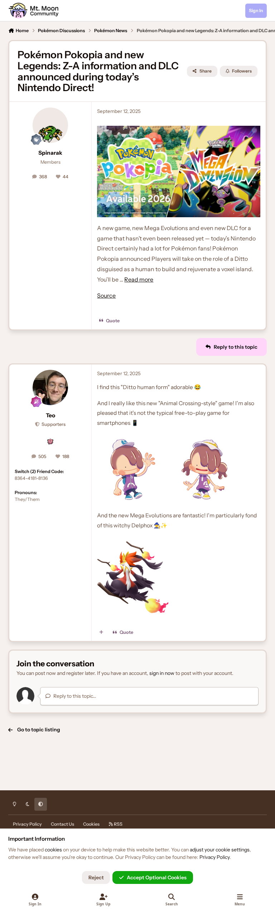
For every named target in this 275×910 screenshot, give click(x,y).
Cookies (91, 824)
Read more (138, 279)
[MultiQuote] (101, 632)
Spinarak (50, 152)
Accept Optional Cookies (157, 877)
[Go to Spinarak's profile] (50, 125)
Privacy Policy (27, 824)
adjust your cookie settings (220, 849)
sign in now (161, 673)
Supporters (53, 424)
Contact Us (62, 824)
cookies (53, 849)
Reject (96, 877)
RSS (117, 824)
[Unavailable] (178, 171)
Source (106, 295)
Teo (50, 415)
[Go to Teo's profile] (50, 387)
